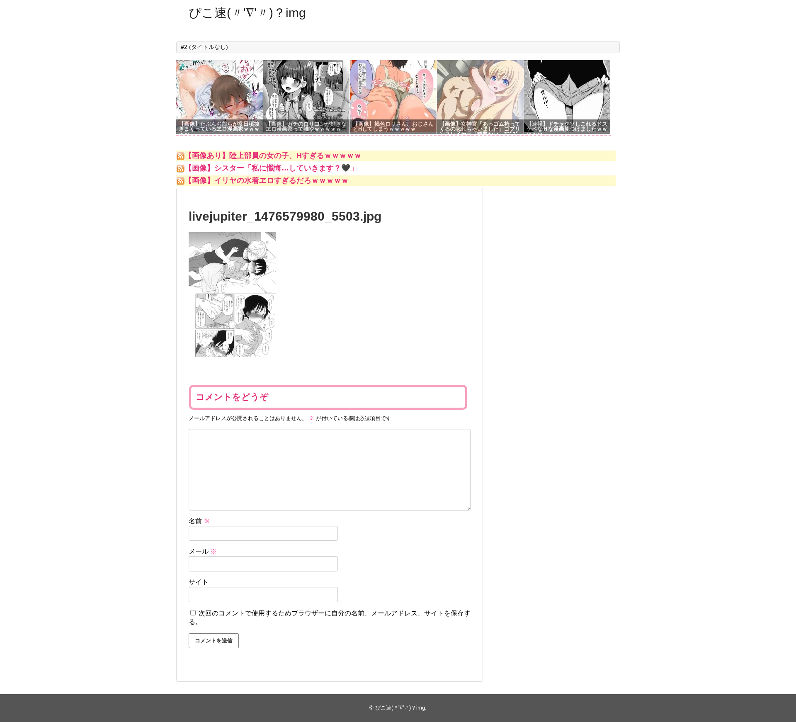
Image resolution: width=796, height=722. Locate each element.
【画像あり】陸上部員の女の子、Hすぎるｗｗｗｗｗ (273, 155)
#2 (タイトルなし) (204, 47)
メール (203, 551)
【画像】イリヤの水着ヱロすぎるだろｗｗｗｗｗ (266, 180)
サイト (199, 582)
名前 (199, 521)
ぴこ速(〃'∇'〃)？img (247, 12)
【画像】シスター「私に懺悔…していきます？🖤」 (271, 168)
